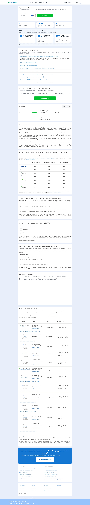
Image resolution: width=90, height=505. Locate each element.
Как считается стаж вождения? (51, 474)
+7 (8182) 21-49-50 (49, 417)
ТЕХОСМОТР (41, 2)
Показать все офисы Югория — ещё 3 (28, 430)
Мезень (33, 487)
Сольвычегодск (47, 490)
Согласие (27, 159)
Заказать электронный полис (25, 474)
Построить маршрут (35, 328)
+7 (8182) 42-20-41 (49, 362)
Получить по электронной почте (26, 476)
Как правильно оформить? (50, 476)
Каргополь (21, 488)
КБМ (36, 2)
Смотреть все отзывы (45, 119)
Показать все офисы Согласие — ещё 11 (28, 411)
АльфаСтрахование (45, 156)
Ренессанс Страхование (40, 158)
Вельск (20, 487)
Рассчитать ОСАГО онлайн (45, 459)
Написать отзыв (66, 106)
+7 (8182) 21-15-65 (49, 370)
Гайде (25, 346)
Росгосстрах (37, 156)
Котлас (30, 155)
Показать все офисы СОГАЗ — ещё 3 (28, 401)
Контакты (11, 501)
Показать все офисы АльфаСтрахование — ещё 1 (30, 331)
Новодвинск (34, 490)
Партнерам (18, 501)
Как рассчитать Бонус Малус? (51, 470)
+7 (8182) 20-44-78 (49, 346)
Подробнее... (32, 159)
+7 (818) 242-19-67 (49, 386)
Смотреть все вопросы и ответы (45, 82)
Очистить (52, 315)
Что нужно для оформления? (51, 468)
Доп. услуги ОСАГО (23, 478)
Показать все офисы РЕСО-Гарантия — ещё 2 (29, 381)
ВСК (25, 336)
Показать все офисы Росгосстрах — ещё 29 (29, 391)
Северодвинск (36, 155)
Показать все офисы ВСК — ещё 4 (27, 340)
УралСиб (25, 417)
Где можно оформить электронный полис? (53, 478)
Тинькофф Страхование (51, 158)
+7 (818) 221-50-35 (49, 327)
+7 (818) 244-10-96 (49, 377)
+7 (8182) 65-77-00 (49, 336)
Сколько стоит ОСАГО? (49, 472)
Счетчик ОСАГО (22, 479)
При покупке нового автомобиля (26, 470)
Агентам (24, 501)
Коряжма (21, 490)
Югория (25, 426)
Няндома (46, 485)
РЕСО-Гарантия (24, 377)
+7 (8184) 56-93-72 (49, 397)
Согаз (50, 156)
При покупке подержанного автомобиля (27, 468)
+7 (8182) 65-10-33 (49, 353)
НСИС (28, 59)
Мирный (34, 488)
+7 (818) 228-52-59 (49, 407)
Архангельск (26, 155)
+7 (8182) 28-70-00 (49, 426)
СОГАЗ (24, 397)
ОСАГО (31, 2)
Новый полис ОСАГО (23, 472)
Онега (45, 487)
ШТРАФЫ (48, 2)
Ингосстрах (31, 158)
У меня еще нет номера (45, 19)
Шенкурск (59, 485)
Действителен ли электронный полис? (53, 479)
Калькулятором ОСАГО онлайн (55, 192)
